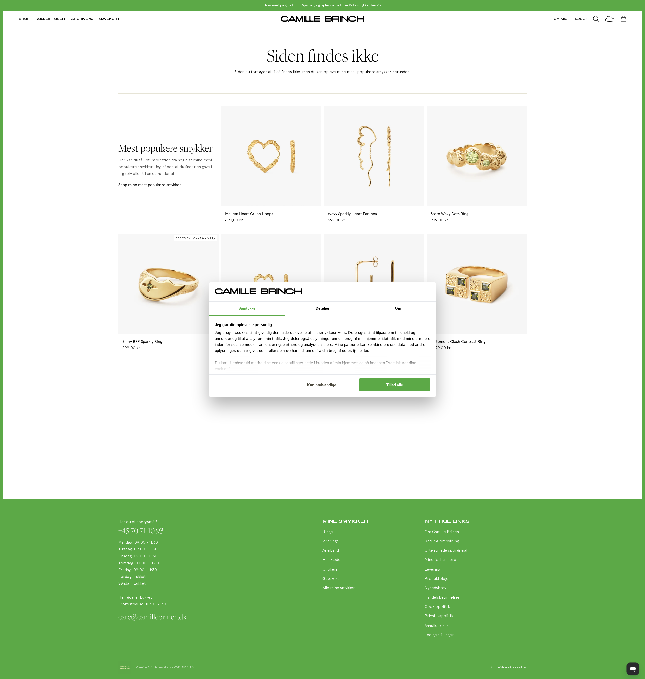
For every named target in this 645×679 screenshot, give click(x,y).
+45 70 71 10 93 (141, 530)
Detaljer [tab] (323, 308)
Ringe (327, 532)
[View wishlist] (609, 19)
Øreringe (330, 541)
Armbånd (330, 550)
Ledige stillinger (439, 635)
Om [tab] (398, 308)
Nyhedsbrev (435, 588)
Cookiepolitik (437, 607)
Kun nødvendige (321, 385)
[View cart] (623, 19)
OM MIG (560, 18)
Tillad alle (394, 385)
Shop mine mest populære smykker (149, 185)
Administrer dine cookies (509, 667)
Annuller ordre (438, 626)
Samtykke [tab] (247, 308)
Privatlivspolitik (439, 616)
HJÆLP (580, 18)
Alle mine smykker (338, 588)
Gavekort (109, 18)
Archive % (82, 18)
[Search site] (596, 19)
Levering (432, 569)
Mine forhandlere (440, 560)
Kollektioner (50, 18)
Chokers (330, 569)
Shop (24, 18)
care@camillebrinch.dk (152, 617)
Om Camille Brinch (442, 532)
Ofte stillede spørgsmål (446, 550)
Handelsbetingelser (442, 597)
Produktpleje (436, 579)
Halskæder (332, 560)
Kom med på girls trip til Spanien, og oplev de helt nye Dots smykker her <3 (322, 5)
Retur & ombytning (442, 541)
